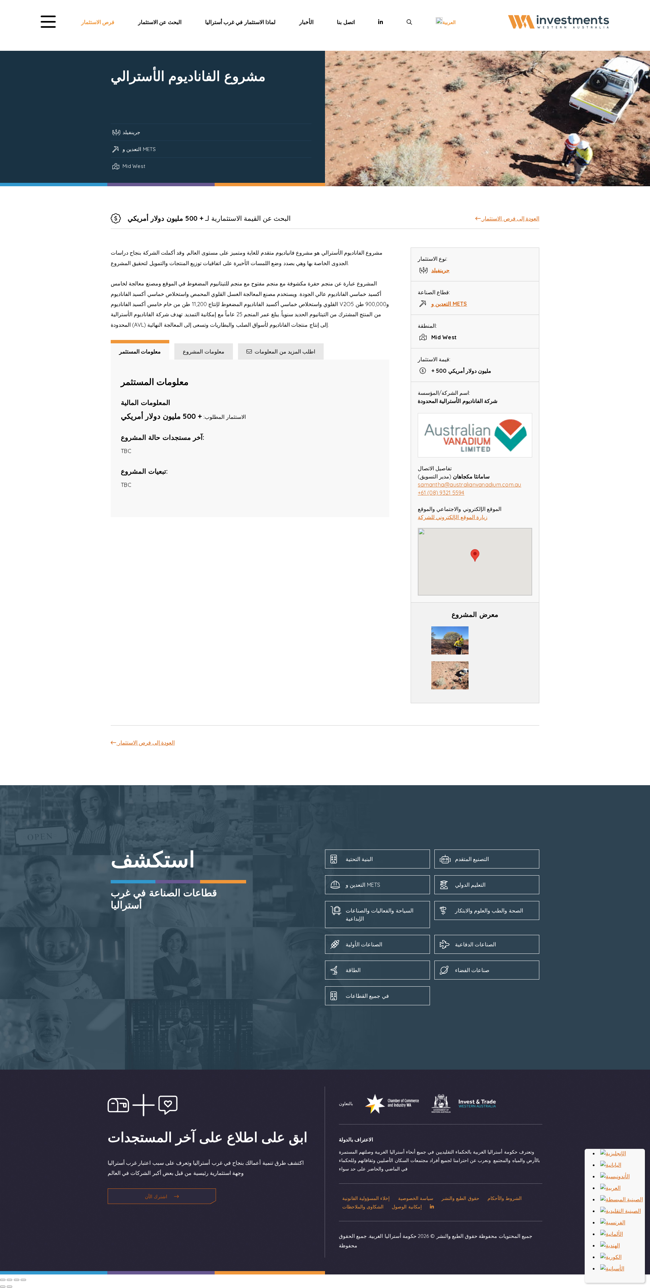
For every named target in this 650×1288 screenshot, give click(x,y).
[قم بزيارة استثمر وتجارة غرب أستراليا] (459, 1103)
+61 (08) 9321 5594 (441, 492)
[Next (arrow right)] (9, 1287)
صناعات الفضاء (472, 970)
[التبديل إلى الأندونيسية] (615, 1176)
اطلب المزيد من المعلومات (283, 351)
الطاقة (353, 970)
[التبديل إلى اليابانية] (611, 1165)
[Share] (9, 1280)
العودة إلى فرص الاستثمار (510, 218)
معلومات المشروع (203, 351)
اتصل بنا (345, 22)
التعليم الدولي (470, 884)
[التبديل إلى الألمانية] (612, 1234)
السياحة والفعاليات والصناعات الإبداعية (379, 914)
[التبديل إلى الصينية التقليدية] (621, 1211)
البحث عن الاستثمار (160, 22)
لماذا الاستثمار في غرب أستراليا (240, 22)
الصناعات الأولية (364, 944)
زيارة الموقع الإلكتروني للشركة (453, 517)
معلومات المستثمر (140, 351)
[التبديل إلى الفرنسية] (613, 1222)
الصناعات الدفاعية (475, 944)
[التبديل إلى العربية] (610, 1188)
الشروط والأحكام (505, 1198)
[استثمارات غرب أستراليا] (558, 28)
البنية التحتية (359, 859)
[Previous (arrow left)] (2, 1287)
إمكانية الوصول (406, 1206)
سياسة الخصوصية (415, 1198)
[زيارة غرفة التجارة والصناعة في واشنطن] (386, 1103)
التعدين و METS (449, 303)
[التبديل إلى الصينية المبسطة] (622, 1199)
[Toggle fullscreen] (16, 1280)
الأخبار (306, 22)
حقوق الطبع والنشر (460, 1198)
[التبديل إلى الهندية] (610, 1245)
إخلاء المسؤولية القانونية (366, 1198)
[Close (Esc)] (2, 1280)
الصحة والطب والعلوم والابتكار (489, 910)
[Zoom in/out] (23, 1280)
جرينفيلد (440, 270)
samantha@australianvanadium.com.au (469, 484)
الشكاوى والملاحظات (363, 1206)
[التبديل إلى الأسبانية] (612, 1268)
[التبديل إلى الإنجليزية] (613, 1153)
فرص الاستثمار (97, 22)
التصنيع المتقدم (472, 859)
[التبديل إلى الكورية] (611, 1257)
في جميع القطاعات (367, 995)
